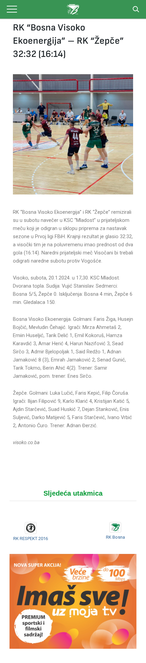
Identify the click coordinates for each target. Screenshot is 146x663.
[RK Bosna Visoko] (72, 9)
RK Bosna (115, 537)
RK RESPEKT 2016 (30, 538)
